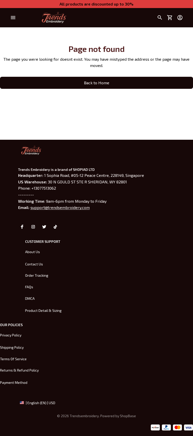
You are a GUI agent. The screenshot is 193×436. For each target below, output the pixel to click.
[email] (60, 207)
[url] (128, 416)
